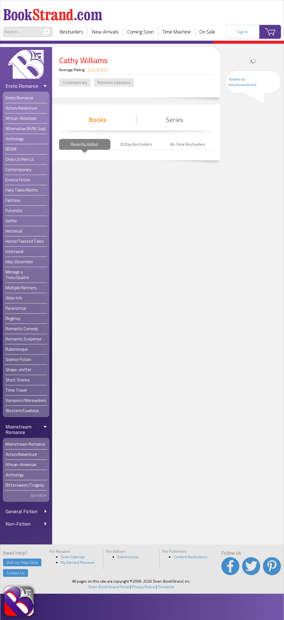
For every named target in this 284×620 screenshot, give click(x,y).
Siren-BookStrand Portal (108, 587)
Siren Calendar (73, 557)
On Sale (207, 31)
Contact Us (15, 573)
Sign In (242, 32)
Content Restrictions (190, 557)
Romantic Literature (114, 82)
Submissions (128, 557)
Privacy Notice (143, 587)
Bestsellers (71, 31)
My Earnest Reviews (78, 562)
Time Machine (177, 31)
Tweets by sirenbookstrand (242, 81)
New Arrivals (105, 31)
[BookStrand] (53, 12)
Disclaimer (166, 587)
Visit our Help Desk (22, 562)
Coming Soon (140, 31)
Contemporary (75, 82)
